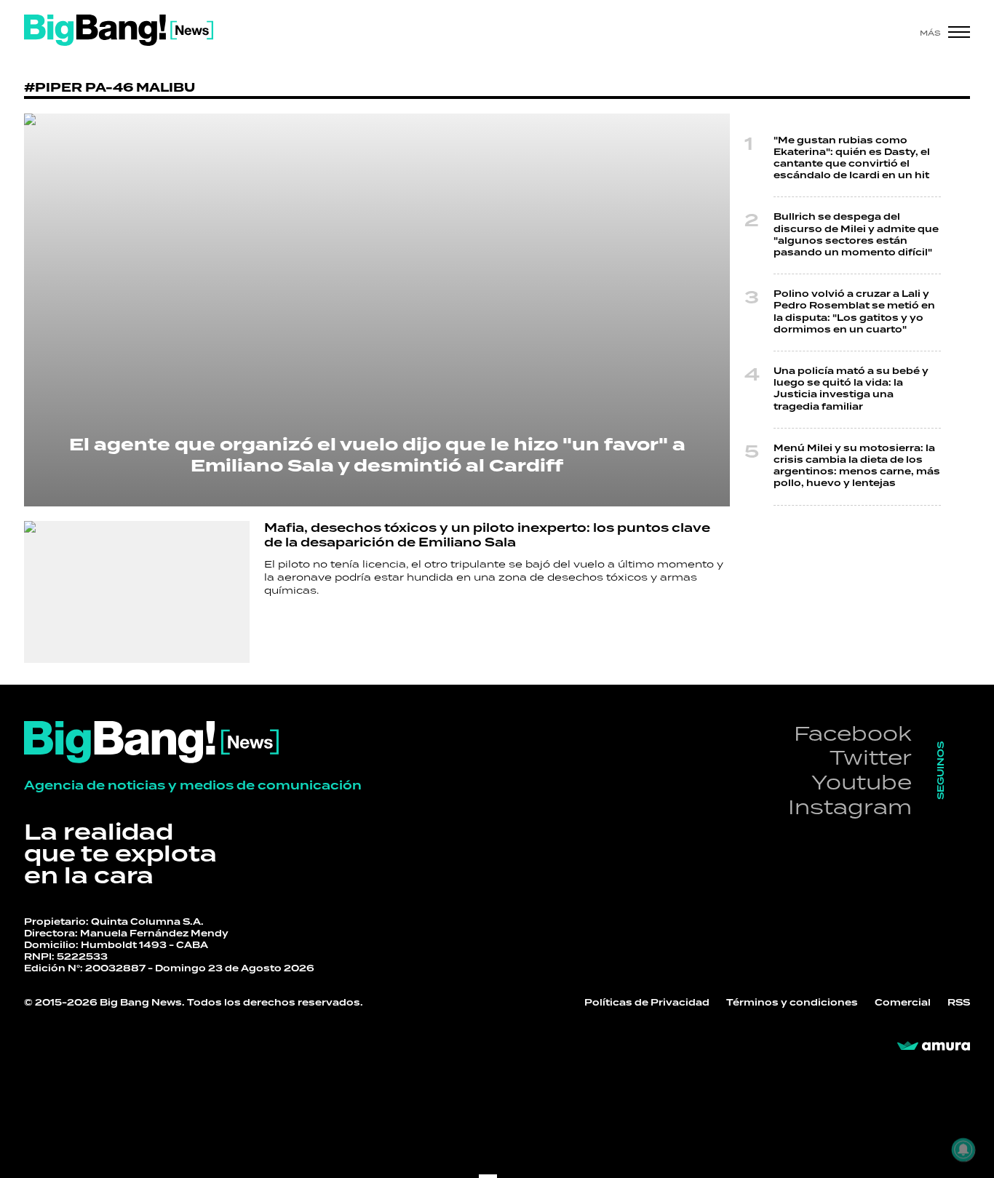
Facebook (853, 733)
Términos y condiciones (792, 1003)
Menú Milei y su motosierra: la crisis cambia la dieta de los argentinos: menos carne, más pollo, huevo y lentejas (857, 466)
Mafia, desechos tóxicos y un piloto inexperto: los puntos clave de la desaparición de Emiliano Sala (487, 535)
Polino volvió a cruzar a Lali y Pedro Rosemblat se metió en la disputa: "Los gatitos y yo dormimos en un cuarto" (854, 312)
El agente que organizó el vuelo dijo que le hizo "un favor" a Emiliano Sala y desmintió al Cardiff (377, 455)
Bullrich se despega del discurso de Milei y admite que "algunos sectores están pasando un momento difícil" (856, 235)
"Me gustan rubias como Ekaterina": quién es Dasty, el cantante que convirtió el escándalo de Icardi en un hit (852, 158)
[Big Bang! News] (118, 30)
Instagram (850, 806)
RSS (958, 1003)
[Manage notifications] (963, 1149)
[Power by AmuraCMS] (933, 1046)
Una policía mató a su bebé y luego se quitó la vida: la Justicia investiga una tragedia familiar (851, 389)
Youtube (861, 781)
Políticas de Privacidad (646, 1003)
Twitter (871, 757)
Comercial (903, 1003)
